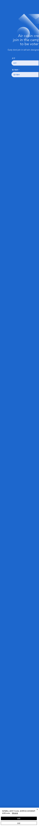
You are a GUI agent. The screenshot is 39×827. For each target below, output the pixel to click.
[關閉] (36, 810)
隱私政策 (15, 813)
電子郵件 (15, 70)
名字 (13, 58)
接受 (18, 818)
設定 (18, 823)
